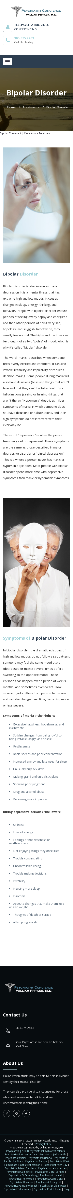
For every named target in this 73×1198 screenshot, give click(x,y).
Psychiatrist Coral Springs (49, 1172)
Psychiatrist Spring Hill (48, 1182)
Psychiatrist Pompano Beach (21, 1185)
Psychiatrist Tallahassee (17, 1189)
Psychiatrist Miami (15, 1158)
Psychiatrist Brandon (21, 1182)
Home (11, 107)
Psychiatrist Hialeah (51, 1175)
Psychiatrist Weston (29, 1165)
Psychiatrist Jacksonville (53, 1154)
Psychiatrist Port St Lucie (47, 1189)
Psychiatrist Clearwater (53, 1185)
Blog (66, 1189)
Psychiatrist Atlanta (54, 1151)
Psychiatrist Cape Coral (50, 1178)
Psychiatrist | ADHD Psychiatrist (24, 1151)
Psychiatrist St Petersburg (23, 1175)
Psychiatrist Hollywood (21, 1178)
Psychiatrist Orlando (40, 1158)
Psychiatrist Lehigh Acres (52, 1168)
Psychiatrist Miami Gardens (20, 1168)
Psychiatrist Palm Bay (55, 1165)
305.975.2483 (24, 38)
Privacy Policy (43, 1144)
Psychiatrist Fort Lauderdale (21, 1154)
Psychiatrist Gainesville (20, 1172)
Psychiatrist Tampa (36, 1161)
